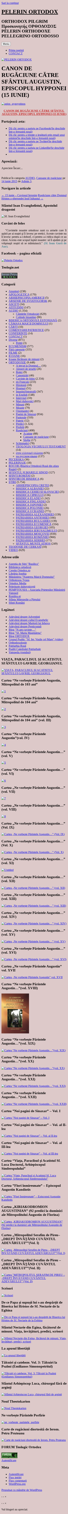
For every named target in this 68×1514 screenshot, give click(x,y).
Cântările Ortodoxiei (27, 313)
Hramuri (21, 388)
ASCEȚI (14, 304)
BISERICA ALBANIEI (30, 488)
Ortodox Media (17, 583)
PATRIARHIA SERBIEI (30, 540)
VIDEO (13, 550)
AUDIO (30, 178)
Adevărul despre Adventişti (24, 616)
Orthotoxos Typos (19, 580)
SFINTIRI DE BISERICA (24, 478)
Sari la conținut (10, 2)
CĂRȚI (13, 326)
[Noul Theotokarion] (13, 1408)
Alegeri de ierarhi (26, 368)
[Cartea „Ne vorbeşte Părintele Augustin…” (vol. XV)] (33, 941)
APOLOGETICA (19, 294)
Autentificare (8, 1460)
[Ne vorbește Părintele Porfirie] (20, 1422)
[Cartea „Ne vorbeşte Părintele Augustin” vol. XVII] (32, 977)
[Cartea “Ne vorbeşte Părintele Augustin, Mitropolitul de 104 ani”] (3, 709)
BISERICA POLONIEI (30, 508)
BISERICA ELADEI (28, 498)
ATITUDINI (16, 307)
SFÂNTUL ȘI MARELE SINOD (28, 472)
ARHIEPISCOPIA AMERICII (26, 297)
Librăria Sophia (17, 573)
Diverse (13, 339)
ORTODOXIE (17, 362)
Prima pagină (16, 50)
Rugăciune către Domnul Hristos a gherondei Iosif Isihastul (34, 197)
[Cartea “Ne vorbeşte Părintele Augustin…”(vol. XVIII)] (15, 1032)
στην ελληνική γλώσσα (29, 453)
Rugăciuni (22, 430)
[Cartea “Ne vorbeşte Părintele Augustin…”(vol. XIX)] (33, 1050)
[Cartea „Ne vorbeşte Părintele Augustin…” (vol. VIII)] (3, 816)
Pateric (20, 420)
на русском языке (26, 456)
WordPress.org (17, 1483)
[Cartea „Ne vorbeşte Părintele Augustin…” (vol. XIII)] (33, 905)
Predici (20, 423)
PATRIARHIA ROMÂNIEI (32, 537)
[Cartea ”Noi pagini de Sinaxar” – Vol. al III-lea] (29, 1153)
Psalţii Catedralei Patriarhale (25, 649)
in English (22, 394)
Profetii (20, 427)
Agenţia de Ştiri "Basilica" (24, 563)
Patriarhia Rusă (17, 645)
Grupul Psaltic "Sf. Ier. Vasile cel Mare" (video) (36, 639)
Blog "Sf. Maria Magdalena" (25, 632)
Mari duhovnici (25, 401)
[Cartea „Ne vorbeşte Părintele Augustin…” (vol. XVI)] (33, 959)
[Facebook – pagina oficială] (12, 260)
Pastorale (21, 417)
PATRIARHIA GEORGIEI (32, 527)
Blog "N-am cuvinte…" (22, 629)
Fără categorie (17, 349)
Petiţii (19, 343)
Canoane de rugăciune (49, 178)
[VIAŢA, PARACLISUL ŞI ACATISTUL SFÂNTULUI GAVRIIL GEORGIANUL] (34, 673)
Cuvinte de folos (25, 378)
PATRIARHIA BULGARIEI (33, 520)
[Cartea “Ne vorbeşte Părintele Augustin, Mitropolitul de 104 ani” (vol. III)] (3, 727)
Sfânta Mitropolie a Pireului (24, 599)
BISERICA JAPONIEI (29, 504)
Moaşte (20, 407)
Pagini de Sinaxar (26, 414)
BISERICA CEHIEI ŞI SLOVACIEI (37, 491)
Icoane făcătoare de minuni (24, 359)
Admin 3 (26, 181)
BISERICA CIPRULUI (30, 495)
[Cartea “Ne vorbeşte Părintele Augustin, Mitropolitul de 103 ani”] (3, 691)
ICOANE (14, 355)
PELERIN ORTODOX (29, 11)
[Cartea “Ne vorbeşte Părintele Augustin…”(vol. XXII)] (34, 1103)
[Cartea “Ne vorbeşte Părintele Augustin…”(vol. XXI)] (33, 1086)
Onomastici (22, 410)
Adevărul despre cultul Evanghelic (28, 619)
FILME (13, 352)
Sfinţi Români (17, 602)
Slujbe (26, 440)
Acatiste (27, 433)
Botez (19, 372)
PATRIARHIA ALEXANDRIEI (35, 514)
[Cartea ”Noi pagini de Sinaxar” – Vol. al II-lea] (29, 1135)
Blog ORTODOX (19, 636)
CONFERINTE (18, 333)
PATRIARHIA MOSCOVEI (32, 533)
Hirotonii (21, 385)
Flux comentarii (18, 1480)
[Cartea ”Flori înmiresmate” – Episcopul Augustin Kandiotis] (34, 1199)
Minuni (20, 404)
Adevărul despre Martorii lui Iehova (29, 623)
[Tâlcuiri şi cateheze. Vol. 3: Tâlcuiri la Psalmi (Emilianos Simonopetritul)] (34, 1376)
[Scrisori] (7, 1295)
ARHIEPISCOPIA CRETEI (32, 485)
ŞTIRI (12, 482)
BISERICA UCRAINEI (30, 511)
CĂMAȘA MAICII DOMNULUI (28, 323)
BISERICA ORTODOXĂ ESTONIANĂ (33, 320)
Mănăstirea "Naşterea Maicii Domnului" (32, 576)
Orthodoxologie (18, 642)
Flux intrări (15, 1477)
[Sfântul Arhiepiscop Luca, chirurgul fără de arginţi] (31, 1394)
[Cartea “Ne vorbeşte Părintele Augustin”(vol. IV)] (3, 744)
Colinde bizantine (26, 317)
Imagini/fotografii (26, 391)
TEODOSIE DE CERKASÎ (25, 546)
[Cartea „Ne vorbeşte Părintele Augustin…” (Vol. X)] (32, 852)
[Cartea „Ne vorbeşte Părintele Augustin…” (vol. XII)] (33, 887)
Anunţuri (14, 291)
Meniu (6, 44)
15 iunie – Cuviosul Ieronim (19, 195)
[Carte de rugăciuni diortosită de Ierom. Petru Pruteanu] (33, 1440)
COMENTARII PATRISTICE (26, 330)
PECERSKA (16, 459)
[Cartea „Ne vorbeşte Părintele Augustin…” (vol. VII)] (3, 798)
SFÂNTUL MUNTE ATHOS (33, 543)
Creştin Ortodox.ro (19, 570)
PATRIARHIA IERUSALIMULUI (36, 530)
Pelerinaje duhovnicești (22, 586)
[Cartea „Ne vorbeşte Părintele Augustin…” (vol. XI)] (7, 869)
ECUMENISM (17, 346)
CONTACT (16, 53)
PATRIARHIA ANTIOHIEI (32, 517)
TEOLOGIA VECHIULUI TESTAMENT (41, 446)
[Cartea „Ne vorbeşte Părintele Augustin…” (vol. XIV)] (33, 923)
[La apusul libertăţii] (13, 1355)
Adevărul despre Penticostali (25, 626)
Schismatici (22, 443)
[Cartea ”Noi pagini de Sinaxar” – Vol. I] (25, 1117)
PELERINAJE (17, 462)
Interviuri (21, 398)
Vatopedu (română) (20, 652)
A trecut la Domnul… (28, 365)
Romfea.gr (15, 596)
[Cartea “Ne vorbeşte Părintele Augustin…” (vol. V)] (3, 762)
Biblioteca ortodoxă (20, 567)
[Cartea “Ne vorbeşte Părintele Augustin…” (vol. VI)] (3, 780)
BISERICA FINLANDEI (31, 501)
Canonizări (22, 375)
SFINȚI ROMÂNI (19, 475)
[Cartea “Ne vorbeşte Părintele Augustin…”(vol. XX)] (33, 1068)
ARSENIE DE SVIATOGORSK (28, 300)
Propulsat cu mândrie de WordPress (21, 1490)
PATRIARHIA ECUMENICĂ (33, 524)
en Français (22, 381)
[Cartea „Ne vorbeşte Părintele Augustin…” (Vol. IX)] (33, 834)
